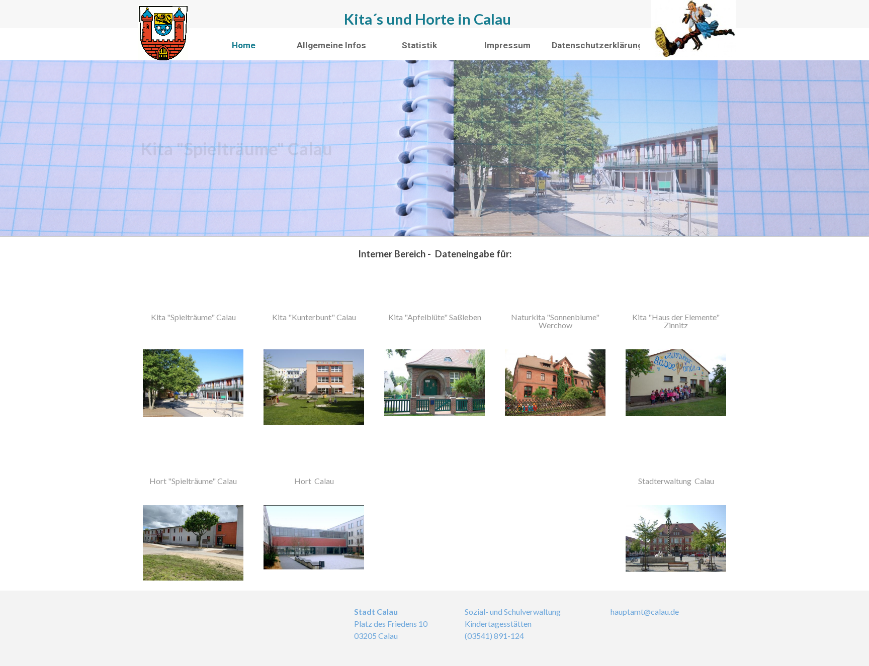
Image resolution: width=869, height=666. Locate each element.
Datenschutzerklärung (597, 45)
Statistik (419, 45)
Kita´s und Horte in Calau (427, 19)
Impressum (507, 45)
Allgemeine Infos (331, 45)
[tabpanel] (434, 254)
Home (243, 45)
